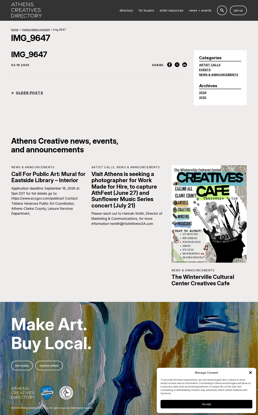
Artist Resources (171, 10)
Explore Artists (49, 365)
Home (15, 29)
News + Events (200, 10)
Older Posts (29, 93)
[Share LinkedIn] (183, 65)
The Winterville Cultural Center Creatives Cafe (202, 279)
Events (205, 70)
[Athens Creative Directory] (26, 10)
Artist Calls (209, 65)
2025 (202, 97)
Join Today (22, 365)
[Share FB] (168, 65)
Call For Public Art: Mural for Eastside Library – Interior (48, 177)
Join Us (238, 10)
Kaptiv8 (88, 408)
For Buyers (146, 10)
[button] (250, 372)
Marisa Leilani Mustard (36, 29)
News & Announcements (218, 74)
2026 (202, 92)
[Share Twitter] (175, 65)
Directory (126, 10)
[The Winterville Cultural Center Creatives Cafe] (209, 214)
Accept (206, 404)
